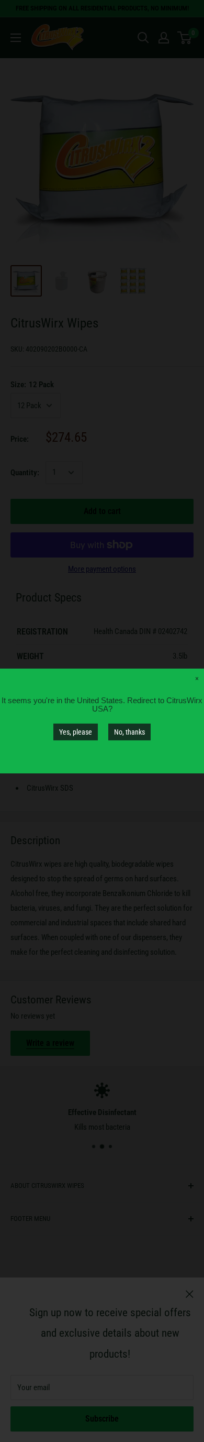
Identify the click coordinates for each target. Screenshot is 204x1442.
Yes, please (75, 732)
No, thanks (129, 732)
